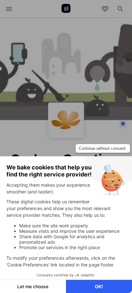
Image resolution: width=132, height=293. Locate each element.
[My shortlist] (105, 9)
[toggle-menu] (9, 9)
